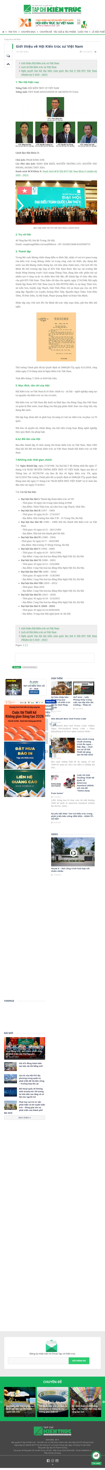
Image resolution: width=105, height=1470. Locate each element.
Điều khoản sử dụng (52, 1453)
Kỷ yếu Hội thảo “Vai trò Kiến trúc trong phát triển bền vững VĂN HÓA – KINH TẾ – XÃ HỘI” (72, 816)
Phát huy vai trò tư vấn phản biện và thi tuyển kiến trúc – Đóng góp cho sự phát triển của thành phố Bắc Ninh (24, 1107)
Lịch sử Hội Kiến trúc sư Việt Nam (38, 67)
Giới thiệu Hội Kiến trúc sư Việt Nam (40, 63)
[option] (20, 1402)
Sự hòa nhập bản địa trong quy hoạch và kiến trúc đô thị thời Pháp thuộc (60, 702)
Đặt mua (34, 692)
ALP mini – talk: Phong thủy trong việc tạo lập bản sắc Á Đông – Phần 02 (83, 701)
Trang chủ (8, 39)
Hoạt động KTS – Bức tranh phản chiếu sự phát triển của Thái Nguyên (24, 1052)
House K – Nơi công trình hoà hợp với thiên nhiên (70, 869)
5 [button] (60, 1419)
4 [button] (56, 1419)
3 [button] (52, 1419)
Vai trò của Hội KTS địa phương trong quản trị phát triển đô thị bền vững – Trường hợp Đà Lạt (31, 1079)
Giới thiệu (17, 39)
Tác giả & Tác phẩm (65, 31)
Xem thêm (24, 1117)
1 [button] (44, 1419)
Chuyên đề (46, 31)
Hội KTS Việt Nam (30, 667)
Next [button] (103, 1402)
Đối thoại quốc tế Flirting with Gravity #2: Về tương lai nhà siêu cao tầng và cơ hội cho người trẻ (31, 1092)
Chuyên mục (28, 31)
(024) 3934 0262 (68, 1450)
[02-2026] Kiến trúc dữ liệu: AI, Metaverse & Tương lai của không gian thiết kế (53, 1409)
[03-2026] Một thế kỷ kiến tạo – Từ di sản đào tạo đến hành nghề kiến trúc (21, 1409)
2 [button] (48, 1419)
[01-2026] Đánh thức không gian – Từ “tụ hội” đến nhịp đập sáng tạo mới (86, 1409)
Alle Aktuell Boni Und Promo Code (68, 718)
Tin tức (12, 31)
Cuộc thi (83, 31)
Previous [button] (1, 1402)
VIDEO (54, 834)
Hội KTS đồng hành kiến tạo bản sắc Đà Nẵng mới (31, 1064)
